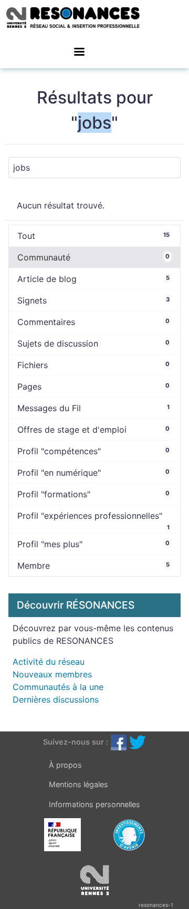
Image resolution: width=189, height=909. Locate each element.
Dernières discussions (56, 699)
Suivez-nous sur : (75, 741)
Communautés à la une (58, 687)
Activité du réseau (49, 661)
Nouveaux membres (52, 674)
